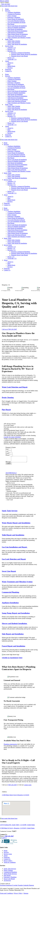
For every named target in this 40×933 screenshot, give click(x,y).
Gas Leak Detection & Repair (16, 21)
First (7, 449)
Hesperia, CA (11, 51)
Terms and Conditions (6, 893)
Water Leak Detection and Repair (15, 387)
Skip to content (4, 1)
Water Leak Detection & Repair (16, 36)
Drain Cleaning (11, 16)
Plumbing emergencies (10, 744)
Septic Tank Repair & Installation (17, 44)
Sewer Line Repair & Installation (17, 26)
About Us (10, 63)
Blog (8, 64)
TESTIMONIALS (11, 473)
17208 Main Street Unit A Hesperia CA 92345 (15, 795)
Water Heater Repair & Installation (17, 34)
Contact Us (8, 71)
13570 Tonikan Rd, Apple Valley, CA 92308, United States (17, 825)
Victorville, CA (11, 59)
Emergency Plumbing (13, 17)
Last (7, 451)
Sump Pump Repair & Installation (17, 31)
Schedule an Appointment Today (12, 658)
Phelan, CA (10, 57)
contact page (27, 785)
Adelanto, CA (11, 47)
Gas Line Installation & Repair (16, 22)
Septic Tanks (9, 39)
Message (8, 462)
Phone (8, 455)
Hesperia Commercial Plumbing (20, 52)
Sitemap (26, 893)
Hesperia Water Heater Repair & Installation (24, 54)
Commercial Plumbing (14, 14)
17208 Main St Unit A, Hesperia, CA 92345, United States (17, 828)
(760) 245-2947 (12, 785)
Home (5, 143)
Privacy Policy (18, 893)
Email (7, 453)
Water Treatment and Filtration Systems (19, 37)
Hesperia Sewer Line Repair (19, 56)
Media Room (11, 66)
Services (7, 10)
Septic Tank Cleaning (13, 41)
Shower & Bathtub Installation (16, 27)
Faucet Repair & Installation (15, 19)
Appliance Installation (13, 12)
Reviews (10, 201)
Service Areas (9, 46)
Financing (7, 203)
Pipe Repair (10, 24)
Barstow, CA (11, 49)
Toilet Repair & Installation (15, 32)
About (7, 61)
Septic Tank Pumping (13, 42)
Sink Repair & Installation (15, 29)
